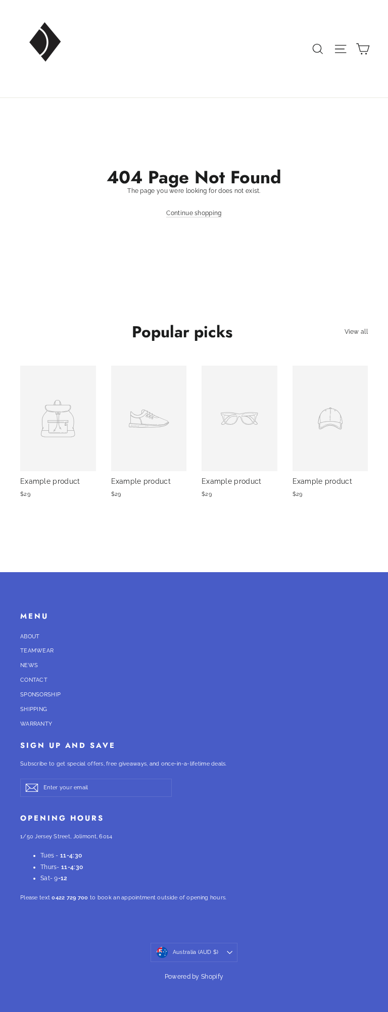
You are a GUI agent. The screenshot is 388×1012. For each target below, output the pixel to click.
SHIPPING (33, 709)
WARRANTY (36, 724)
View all (356, 331)
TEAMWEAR (37, 650)
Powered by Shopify (194, 976)
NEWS (29, 665)
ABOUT (30, 636)
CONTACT (33, 680)
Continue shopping (193, 213)
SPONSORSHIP (40, 694)
